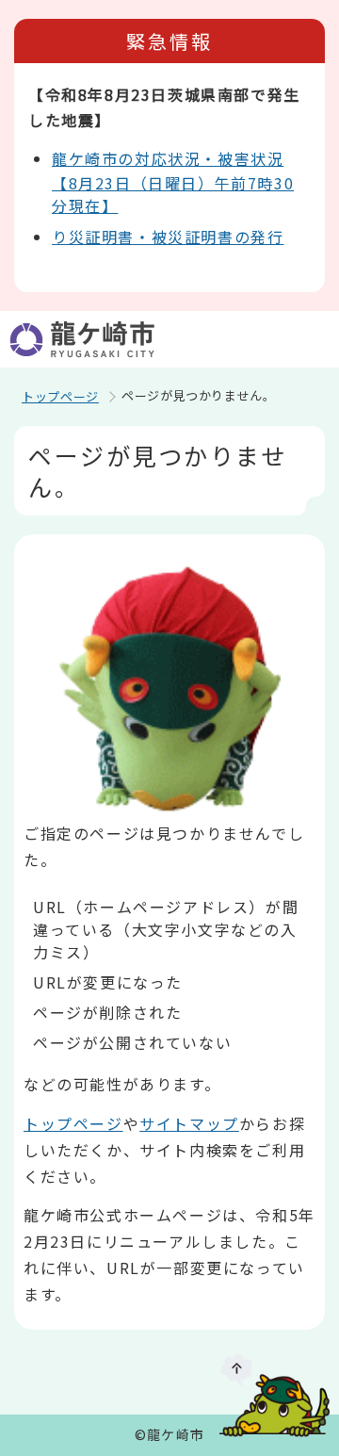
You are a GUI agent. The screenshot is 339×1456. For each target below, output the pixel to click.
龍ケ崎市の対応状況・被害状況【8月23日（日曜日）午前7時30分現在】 (173, 182)
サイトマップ (189, 1123)
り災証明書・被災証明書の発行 (167, 236)
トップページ (60, 396)
